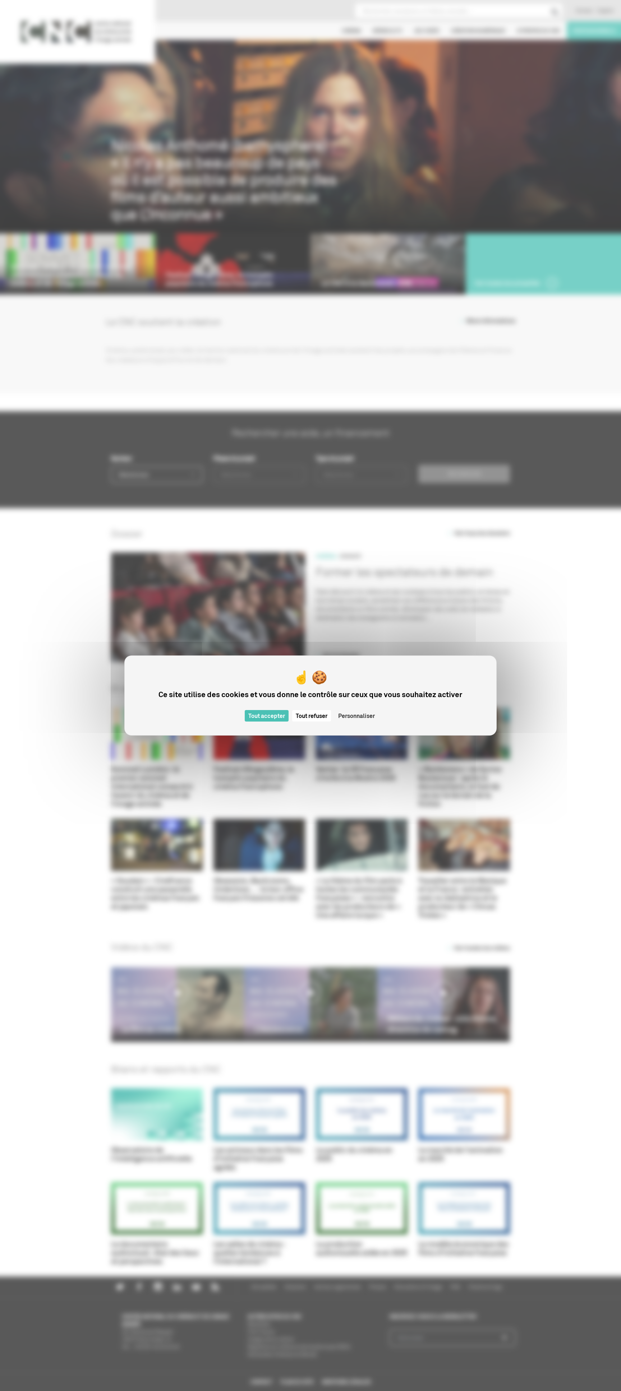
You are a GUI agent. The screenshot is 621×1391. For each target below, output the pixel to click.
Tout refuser (311, 715)
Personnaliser (356, 715)
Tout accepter (266, 715)
